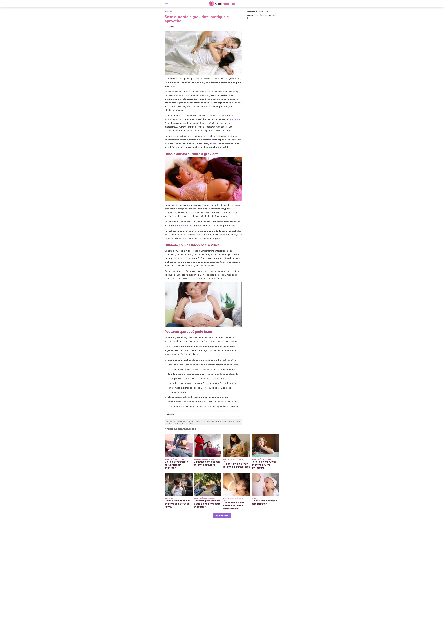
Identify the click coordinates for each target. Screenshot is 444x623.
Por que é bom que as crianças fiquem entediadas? (264, 464)
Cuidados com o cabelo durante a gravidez (207, 463)
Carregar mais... (222, 515)
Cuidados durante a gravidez (206, 459)
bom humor (235, 119)
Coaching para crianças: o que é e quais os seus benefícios (207, 503)
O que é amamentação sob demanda (264, 502)
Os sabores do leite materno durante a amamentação (234, 505)
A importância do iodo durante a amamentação (236, 465)
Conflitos (169, 498)
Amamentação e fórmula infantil (233, 460)
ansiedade (183, 225)
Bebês (254, 498)
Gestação (168, 11)
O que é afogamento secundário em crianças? (176, 464)
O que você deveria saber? (175, 459)
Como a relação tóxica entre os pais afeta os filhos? (177, 503)
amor (214, 143)
